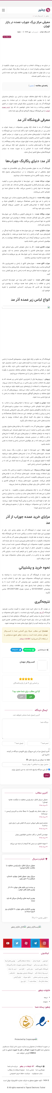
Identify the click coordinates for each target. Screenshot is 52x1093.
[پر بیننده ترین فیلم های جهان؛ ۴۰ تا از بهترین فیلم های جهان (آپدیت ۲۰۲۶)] (42, 890)
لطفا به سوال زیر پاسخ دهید (39, 759)
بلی (30, 696)
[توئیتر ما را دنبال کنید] (17, 943)
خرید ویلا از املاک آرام (41, 973)
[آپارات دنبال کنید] (26, 943)
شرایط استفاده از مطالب (16, 1070)
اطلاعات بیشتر (25, 638)
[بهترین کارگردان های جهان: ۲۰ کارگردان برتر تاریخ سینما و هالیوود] (42, 912)
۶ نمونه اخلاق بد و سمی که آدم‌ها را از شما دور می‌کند (28, 843)
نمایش (32, 86)
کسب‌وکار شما (6, 37)
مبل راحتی (30, 969)
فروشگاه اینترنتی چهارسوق (25, 973)
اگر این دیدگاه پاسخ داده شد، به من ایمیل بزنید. (29, 769)
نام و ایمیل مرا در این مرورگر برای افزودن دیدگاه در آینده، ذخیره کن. (28, 753)
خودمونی (45, 961)
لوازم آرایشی (17, 977)
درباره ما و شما (12, 1066)
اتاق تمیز (21, 969)
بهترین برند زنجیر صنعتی (40, 977)
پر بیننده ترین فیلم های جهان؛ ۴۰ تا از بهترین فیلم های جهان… (21, 888)
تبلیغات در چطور (25, 1066)
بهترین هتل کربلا (10, 961)
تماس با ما (30, 1070)
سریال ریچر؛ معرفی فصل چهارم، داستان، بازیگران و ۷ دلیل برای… (21, 877)
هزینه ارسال (36, 961)
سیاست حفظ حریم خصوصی (20, 1073)
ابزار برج (23, 981)
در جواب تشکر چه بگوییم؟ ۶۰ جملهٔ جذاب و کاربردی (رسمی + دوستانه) (26, 812)
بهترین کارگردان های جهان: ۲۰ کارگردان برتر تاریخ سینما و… (20, 910)
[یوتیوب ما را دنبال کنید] (7, 943)
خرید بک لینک (12, 969)
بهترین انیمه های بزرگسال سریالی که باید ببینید (21, 899)
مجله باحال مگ (43, 981)
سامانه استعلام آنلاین (24, 961)
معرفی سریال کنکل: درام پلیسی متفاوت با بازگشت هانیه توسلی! (28, 801)
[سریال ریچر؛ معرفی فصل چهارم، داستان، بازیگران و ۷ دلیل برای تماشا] (42, 879)
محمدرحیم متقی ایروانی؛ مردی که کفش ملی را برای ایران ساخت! (28, 824)
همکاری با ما (40, 1070)
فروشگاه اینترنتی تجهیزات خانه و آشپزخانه (19, 965)
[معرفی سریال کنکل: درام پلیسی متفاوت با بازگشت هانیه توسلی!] (42, 869)
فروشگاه (39, 1066)
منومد (45, 1001)
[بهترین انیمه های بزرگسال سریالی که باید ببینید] (42, 901)
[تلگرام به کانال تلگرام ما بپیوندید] (35, 943)
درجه (46, 997)
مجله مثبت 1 (32, 981)
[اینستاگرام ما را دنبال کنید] (44, 943)
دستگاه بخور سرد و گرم (41, 965)
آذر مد (41, 612)
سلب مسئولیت (37, 1073)
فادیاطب (12, 973)
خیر (21, 696)
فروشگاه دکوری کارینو (41, 969)
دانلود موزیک (27, 977)
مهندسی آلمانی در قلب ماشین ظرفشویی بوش (31, 834)
